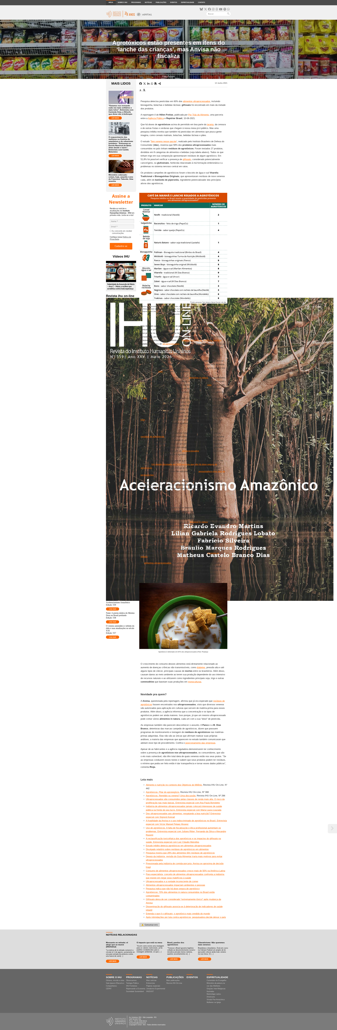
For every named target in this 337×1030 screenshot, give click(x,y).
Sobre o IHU (122, 2)
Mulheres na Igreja (214, 1002)
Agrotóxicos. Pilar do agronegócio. (163, 792)
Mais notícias (151, 980)
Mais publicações (173, 980)
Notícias (148, 2)
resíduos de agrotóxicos (152, 436)
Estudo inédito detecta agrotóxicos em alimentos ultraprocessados (178, 845)
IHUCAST (150, 991)
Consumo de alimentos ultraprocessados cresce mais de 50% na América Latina (185, 871)
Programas (136, 2)
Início (111, 2)
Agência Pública (156, 118)
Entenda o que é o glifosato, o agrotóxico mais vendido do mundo (178, 913)
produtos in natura (199, 522)
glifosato (187, 159)
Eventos (173, 2)
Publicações (161, 2)
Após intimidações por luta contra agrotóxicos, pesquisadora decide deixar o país (186, 917)
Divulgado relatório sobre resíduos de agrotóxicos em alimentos (177, 849)
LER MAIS (115, 118)
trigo (160, 371)
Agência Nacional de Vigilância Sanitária (201, 340)
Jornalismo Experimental (155, 989)
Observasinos (131, 980)
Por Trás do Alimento (198, 115)
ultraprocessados (170, 344)
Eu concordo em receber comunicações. (122, 232)
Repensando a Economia (135, 989)
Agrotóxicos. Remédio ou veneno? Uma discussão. (171, 795)
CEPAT (108, 989)
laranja (210, 124)
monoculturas (194, 682)
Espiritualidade (187, 2)
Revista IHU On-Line (174, 983)
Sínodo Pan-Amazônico (216, 1000)
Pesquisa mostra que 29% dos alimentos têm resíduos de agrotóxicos (180, 853)
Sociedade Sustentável (135, 991)
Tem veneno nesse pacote (163, 141)
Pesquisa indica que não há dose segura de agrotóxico (173, 888)
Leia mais (112, 609)
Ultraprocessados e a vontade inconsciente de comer (172, 881)
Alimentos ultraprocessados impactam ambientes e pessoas (175, 885)
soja (209, 385)
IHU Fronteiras (131, 986)
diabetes (201, 667)
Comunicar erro (149, 925)
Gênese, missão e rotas (115, 980)
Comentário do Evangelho (216, 980)
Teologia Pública (132, 983)
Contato (201, 2)
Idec (145, 398)
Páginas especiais (153, 986)
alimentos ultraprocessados (196, 101)
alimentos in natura (198, 377)
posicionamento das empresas (200, 743)
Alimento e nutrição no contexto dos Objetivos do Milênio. (174, 785)
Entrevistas (150, 983)
